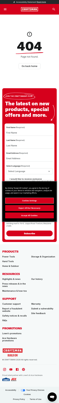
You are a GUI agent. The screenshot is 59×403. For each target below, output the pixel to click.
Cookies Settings (29, 200)
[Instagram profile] (4, 369)
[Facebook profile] (17, 369)
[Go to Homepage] (29, 9)
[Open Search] (54, 9)
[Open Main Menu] (5, 9)
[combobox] (29, 171)
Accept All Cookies (29, 215)
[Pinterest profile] (23, 369)
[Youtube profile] (11, 369)
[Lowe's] (6, 379)
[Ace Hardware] (13, 379)
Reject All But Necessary (29, 208)
